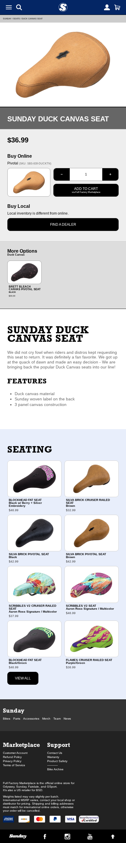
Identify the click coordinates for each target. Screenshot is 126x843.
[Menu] (9, 7)
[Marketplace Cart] (117, 7)
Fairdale (33, 786)
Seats (16, 19)
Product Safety (57, 761)
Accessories (31, 718)
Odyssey (8, 786)
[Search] (19, 7)
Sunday (7, 19)
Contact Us (54, 752)
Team (57, 718)
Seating (29, 449)
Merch (46, 718)
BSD (39, 790)
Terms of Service (14, 765)
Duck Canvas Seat (32, 19)
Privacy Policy (12, 761)
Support (58, 744)
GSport (52, 786)
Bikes (6, 718)
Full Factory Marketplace (19, 783)
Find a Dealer (63, 224)
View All (23, 678)
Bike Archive (55, 769)
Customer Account (15, 752)
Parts (16, 718)
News (67, 718)
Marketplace (21, 744)
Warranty (53, 757)
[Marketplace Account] (107, 7)
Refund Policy (12, 757)
